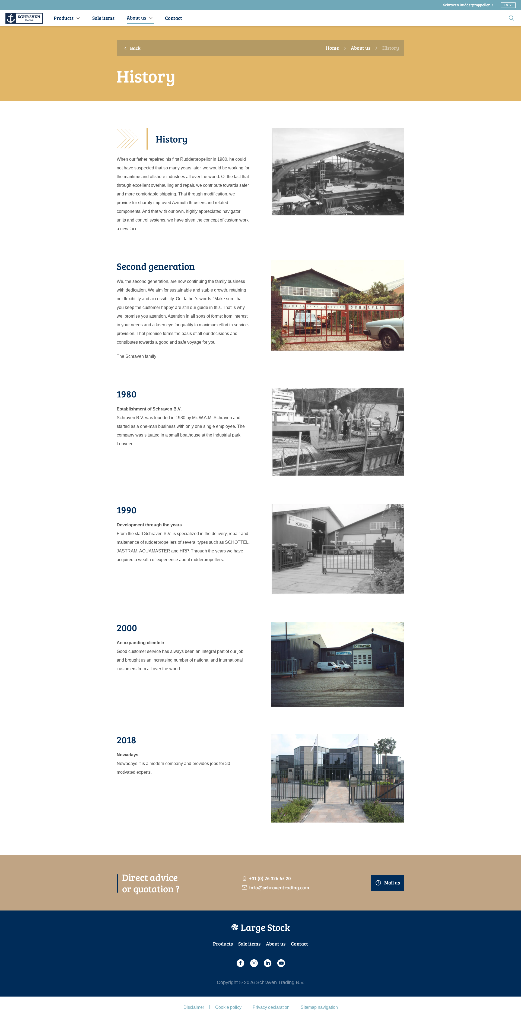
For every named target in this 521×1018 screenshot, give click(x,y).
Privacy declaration (271, 1007)
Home (332, 48)
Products (223, 943)
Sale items (249, 943)
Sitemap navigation (319, 1007)
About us (360, 48)
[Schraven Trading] (24, 18)
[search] (511, 18)
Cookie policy (228, 1007)
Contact (299, 943)
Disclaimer (193, 1007)
